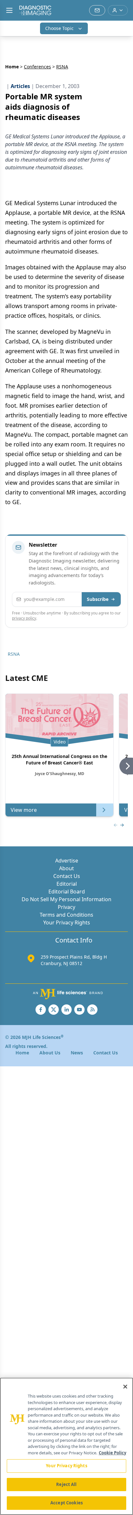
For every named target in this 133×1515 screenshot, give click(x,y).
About (66, 868)
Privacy (66, 907)
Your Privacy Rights (66, 922)
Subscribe (97, 599)
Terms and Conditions (66, 914)
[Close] (125, 1387)
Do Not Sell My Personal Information (66, 899)
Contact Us (66, 876)
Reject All (66, 1484)
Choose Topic (59, 28)
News (77, 1053)
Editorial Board (66, 891)
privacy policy (24, 618)
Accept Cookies (66, 1503)
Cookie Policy (112, 1453)
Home (12, 67)
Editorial (66, 883)
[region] (66, 1446)
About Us (49, 1053)
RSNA (14, 654)
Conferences (37, 67)
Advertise (66, 860)
